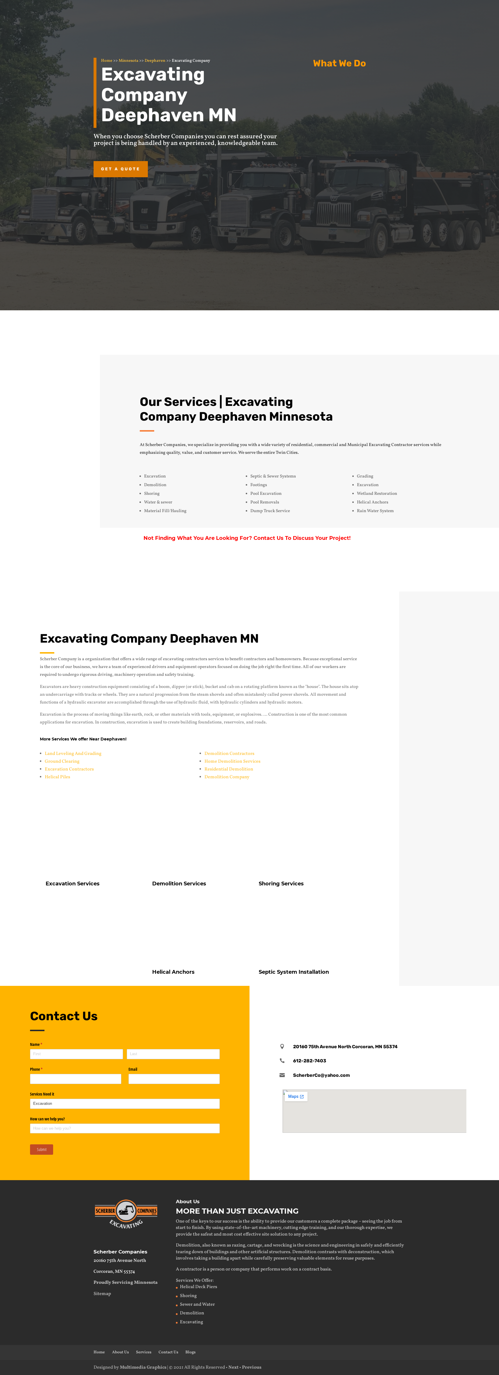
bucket (211, 687)
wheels (109, 695)
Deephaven (155, 61)
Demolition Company (227, 777)
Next (233, 1367)
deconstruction (363, 1252)
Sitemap (102, 1294)
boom (164, 687)
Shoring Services (281, 883)
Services (143, 1352)
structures (279, 1252)
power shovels (294, 695)
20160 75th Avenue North (120, 1261)
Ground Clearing (62, 761)
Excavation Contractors (69, 769)
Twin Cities (287, 453)
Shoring (188, 1296)
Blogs (190, 1352)
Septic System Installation (294, 972)
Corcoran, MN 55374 (114, 1271)
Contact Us (367, 330)
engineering (342, 1245)
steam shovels (210, 695)
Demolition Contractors (229, 754)
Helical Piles (57, 777)
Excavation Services (363, 84)
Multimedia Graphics (143, 1367)
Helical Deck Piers (198, 1287)
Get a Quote (120, 169)
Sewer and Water (197, 1304)
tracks (91, 695)
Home (106, 61)
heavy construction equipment (99, 687)
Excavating (191, 1322)
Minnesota (128, 61)
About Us (120, 1352)
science (312, 1245)
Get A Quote (399, 571)
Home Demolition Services (232, 761)
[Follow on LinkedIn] (392, 1002)
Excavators (51, 687)
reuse (348, 1258)
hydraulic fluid (193, 702)
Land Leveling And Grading (73, 754)
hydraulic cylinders (239, 702)
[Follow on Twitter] (374, 1002)
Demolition (350, 133)
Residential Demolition (228, 769)
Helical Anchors (356, 191)
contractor (191, 1269)
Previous (251, 1367)
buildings (219, 1252)
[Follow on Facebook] (356, 1002)
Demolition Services (179, 883)
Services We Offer (194, 1280)
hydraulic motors (284, 702)
